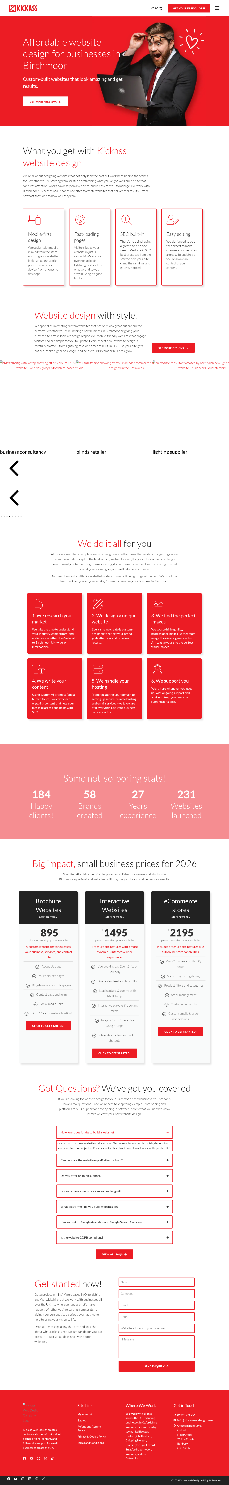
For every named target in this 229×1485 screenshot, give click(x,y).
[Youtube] (33, 1460)
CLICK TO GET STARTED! (48, 1025)
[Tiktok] (54, 1460)
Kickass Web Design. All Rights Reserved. (200, 1480)
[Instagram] (40, 1460)
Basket (81, 1420)
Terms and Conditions (90, 1442)
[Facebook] (26, 1460)
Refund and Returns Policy (89, 1428)
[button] (114, 469)
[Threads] (47, 1460)
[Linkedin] (31, 1480)
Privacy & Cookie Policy (91, 1436)
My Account (84, 1414)
